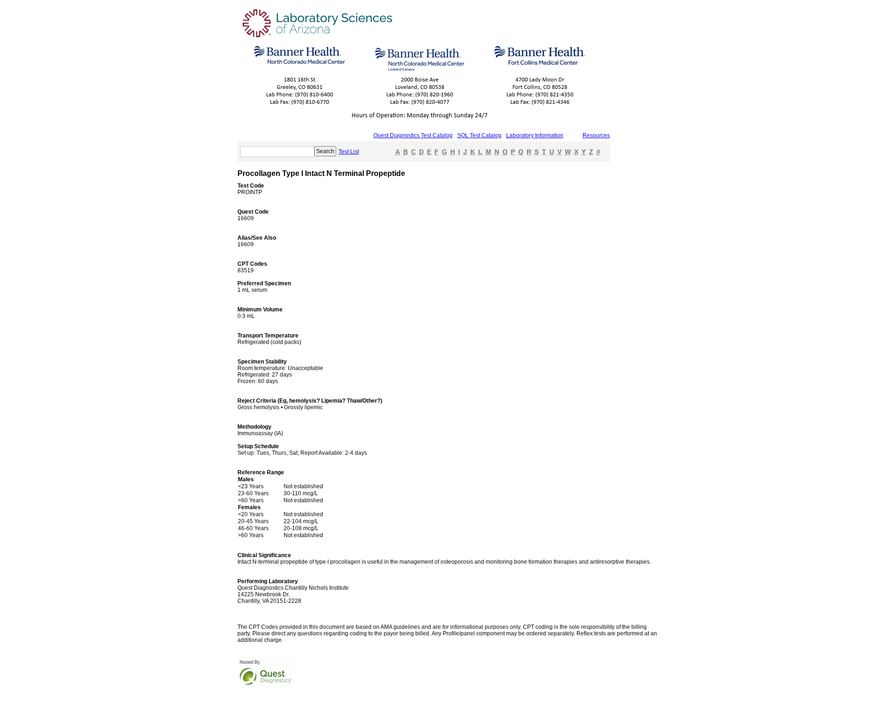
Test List (349, 151)
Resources (596, 135)
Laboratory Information (534, 135)
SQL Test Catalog (479, 135)
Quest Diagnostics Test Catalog (413, 135)
